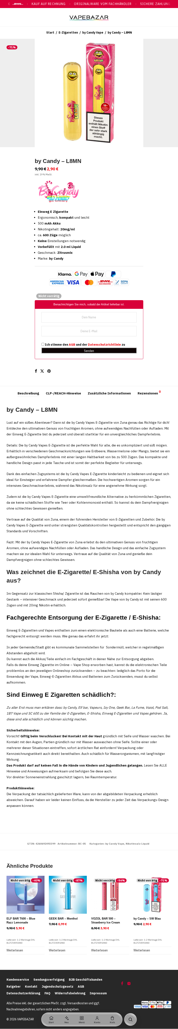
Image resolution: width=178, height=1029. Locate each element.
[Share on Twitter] (42, 371)
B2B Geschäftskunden (85, 980)
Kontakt (31, 986)
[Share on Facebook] (36, 371)
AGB (72, 345)
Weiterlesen (15, 950)
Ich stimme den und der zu (84, 345)
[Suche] (130, 1019)
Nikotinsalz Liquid (137, 843)
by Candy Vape (92, 32)
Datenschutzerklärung (23, 993)
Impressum (98, 993)
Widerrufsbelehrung (70, 993)
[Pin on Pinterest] (49, 371)
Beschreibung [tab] (28, 393)
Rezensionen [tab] (149, 392)
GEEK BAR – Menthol (63, 918)
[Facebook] (122, 983)
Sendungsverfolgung (48, 980)
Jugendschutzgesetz (57, 986)
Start (50, 32)
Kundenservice (18, 980)
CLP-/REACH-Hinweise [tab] (63, 393)
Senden (89, 351)
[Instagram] (129, 983)
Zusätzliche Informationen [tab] (109, 393)
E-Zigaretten (68, 32)
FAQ (47, 993)
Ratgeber (14, 986)
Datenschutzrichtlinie (104, 345)
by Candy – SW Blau (147, 918)
